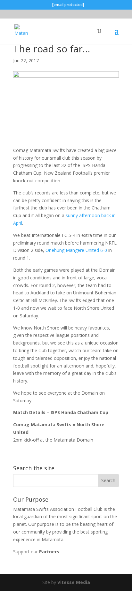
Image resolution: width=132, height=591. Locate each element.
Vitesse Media (73, 582)
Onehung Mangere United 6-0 (76, 250)
